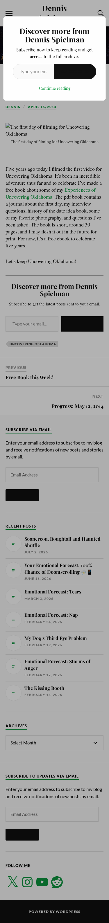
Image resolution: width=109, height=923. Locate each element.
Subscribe (75, 71)
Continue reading (54, 88)
